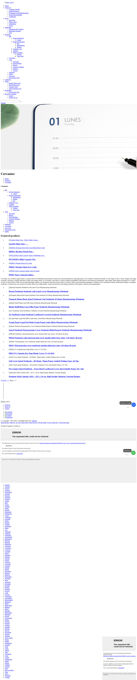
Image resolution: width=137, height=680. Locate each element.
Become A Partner (10, 94)
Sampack (12, 72)
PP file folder (42, 422)
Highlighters (21, 45)
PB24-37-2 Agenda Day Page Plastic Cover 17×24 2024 (31, 353)
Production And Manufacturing (19, 13)
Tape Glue (20, 56)
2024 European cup (15, 88)
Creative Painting (18, 67)
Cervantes (12, 58)
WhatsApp (127, 450)
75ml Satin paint (64, 422)
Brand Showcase (14, 85)
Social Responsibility (15, 15)
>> (8, 380)
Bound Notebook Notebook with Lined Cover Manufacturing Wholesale (38, 291)
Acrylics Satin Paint (22, 422)
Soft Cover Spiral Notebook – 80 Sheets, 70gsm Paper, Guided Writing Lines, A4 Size (44, 361)
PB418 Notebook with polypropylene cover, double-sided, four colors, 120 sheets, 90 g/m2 (45, 338)
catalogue (8, 79)
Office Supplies (18, 52)
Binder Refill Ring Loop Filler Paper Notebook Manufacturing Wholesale (39, 307)
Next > (5, 380)
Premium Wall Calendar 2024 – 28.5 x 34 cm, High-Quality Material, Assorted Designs (44, 376)
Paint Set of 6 (33, 422)
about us (7, 407)
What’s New (13, 22)
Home (7, 6)
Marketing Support (15, 31)
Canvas (15, 70)
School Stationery (18, 38)
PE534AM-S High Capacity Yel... (22, 259)
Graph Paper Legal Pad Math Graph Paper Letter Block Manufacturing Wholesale (43, 322)
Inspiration (8, 90)
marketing (8, 27)
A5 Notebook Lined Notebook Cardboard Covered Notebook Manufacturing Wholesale (45, 315)
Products (7, 34)
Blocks (15, 65)
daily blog (12, 20)
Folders (19, 54)
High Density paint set (8, 422)
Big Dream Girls (14, 78)
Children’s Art (17, 49)
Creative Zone (13, 87)
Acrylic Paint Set (52, 422)
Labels (19, 40)
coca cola (12, 76)
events (11, 25)
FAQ (10, 33)
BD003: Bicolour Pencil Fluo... (21, 252)
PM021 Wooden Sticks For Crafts (23, 267)
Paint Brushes (17, 63)
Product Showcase (15, 83)
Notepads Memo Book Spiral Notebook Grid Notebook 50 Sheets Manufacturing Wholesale (46, 299)
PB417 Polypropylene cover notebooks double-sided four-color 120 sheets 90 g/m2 (42, 345)
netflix (11, 74)
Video (7, 81)
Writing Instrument (19, 42)
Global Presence (14, 11)
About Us (8, 7)
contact (11, 96)
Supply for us (13, 97)
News (7, 18)
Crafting (15, 51)
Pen (18, 43)
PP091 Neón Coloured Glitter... (21, 275)
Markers (15, 69)
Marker (19, 47)
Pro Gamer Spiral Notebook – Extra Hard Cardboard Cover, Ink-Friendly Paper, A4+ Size (46, 369)
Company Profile (14, 9)
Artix (10, 60)
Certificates (12, 16)
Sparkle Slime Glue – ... (18, 244)
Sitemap (34, 421)
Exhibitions (12, 24)
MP (10, 36)
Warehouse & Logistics (16, 29)
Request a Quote (125, 403)
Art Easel (16, 61)
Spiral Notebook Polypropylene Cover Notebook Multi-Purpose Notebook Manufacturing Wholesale (50, 330)
